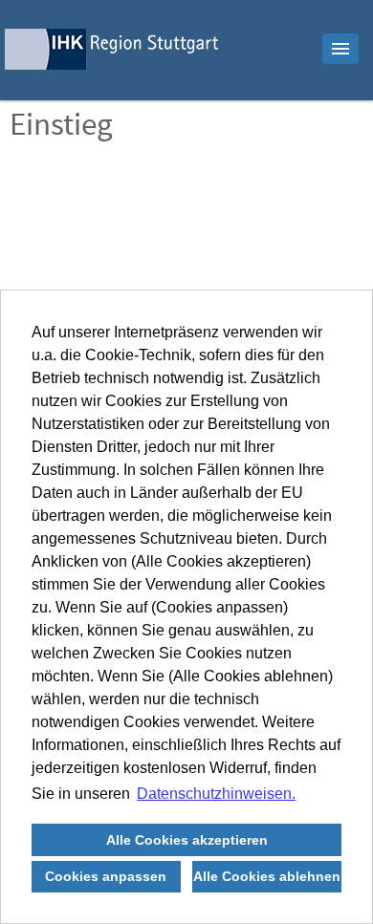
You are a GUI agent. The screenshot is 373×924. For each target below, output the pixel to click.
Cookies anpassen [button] (105, 876)
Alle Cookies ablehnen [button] (266, 876)
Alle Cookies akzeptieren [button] (187, 840)
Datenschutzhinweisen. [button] (216, 793)
